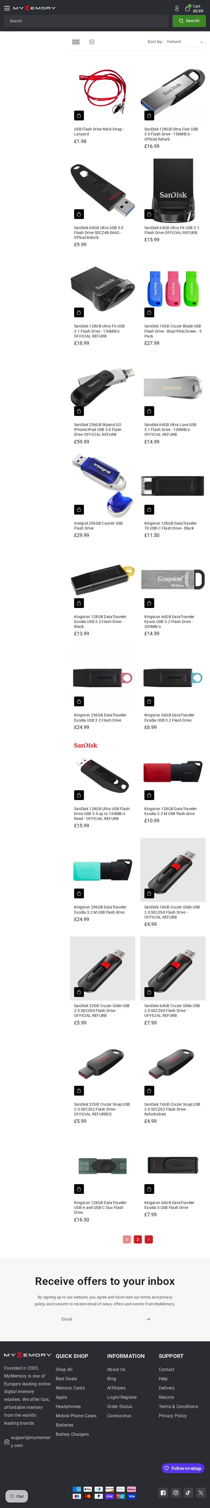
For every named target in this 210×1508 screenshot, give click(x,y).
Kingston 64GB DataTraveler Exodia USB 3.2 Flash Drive (169, 717)
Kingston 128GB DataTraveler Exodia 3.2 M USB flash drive (170, 811)
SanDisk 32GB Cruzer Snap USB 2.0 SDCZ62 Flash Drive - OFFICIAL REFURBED (102, 1109)
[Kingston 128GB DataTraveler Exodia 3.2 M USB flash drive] (173, 771)
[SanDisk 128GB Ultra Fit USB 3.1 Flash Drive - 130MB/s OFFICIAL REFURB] (102, 288)
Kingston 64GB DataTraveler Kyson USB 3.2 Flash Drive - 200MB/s (169, 622)
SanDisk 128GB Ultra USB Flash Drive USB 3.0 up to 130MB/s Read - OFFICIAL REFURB (102, 814)
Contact (166, 1369)
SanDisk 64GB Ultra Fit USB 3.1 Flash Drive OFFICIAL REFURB (171, 230)
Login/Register (122, 1397)
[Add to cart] (79, 115)
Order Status (119, 1406)
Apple (61, 1397)
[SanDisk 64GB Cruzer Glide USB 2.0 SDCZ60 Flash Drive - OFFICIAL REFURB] (173, 968)
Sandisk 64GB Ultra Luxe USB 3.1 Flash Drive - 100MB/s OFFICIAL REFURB (170, 429)
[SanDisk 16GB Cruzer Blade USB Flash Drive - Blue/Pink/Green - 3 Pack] (173, 288)
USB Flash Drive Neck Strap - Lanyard (99, 131)
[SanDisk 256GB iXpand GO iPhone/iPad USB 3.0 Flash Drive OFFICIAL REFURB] (102, 387)
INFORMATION (126, 1356)
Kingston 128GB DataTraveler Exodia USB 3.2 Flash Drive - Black (100, 622)
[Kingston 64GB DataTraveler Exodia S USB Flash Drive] (173, 1165)
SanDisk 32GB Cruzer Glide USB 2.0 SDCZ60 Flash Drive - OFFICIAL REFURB (102, 1011)
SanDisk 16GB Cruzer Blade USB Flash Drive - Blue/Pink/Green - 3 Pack (173, 331)
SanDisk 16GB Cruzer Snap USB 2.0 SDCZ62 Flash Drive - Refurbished (172, 1109)
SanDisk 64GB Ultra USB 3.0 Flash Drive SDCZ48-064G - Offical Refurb (99, 233)
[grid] (76, 42)
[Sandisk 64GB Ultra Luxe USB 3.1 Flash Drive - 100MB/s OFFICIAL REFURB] (173, 387)
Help (163, 1378)
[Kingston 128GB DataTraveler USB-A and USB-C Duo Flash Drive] (102, 1165)
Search (193, 21)
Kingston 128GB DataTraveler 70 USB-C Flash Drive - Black (170, 525)
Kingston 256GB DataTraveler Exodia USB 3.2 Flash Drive (100, 717)
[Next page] (149, 1239)
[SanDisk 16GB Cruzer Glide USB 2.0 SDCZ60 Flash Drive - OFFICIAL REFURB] (173, 869)
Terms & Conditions (178, 1406)
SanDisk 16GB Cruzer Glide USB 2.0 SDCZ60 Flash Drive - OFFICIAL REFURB (172, 912)
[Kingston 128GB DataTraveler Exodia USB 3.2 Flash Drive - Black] (102, 579)
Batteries (65, 1425)
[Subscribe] (148, 1319)
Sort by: (155, 41)
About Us (116, 1369)
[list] (92, 42)
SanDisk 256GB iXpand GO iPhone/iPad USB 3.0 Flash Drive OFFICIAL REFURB (98, 429)
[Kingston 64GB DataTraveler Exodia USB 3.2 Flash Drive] (173, 677)
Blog (111, 1378)
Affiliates (116, 1388)
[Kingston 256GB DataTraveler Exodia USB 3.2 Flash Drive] (102, 677)
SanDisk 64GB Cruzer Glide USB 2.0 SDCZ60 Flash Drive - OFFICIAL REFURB (172, 1011)
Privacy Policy (173, 1415)
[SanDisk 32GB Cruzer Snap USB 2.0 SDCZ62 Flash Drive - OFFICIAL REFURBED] (102, 1067)
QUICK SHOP (72, 1356)
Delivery (167, 1388)
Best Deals (66, 1378)
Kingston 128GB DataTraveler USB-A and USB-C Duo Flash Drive (100, 1207)
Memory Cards (70, 1388)
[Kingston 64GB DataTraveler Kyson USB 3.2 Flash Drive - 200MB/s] (173, 579)
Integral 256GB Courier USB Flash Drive (98, 525)
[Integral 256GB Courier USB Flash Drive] (102, 486)
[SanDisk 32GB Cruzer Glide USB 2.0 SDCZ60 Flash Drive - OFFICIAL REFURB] (102, 968)
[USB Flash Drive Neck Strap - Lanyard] (102, 91)
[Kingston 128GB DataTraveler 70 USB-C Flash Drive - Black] (173, 486)
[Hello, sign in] (177, 8)
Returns (166, 1397)
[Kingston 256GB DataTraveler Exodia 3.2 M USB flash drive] (102, 869)
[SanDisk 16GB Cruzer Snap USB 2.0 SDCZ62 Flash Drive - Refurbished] (173, 1067)
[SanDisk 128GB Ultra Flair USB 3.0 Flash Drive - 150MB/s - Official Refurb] (173, 91)
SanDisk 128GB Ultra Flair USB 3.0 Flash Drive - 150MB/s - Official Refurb (171, 134)
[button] (8, 8)
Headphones (68, 1406)
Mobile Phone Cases (76, 1415)
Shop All (64, 1369)
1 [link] (127, 1239)
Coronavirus (119, 1415)
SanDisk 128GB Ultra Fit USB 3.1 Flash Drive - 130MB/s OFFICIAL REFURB (99, 331)
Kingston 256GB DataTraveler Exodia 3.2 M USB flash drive (100, 909)
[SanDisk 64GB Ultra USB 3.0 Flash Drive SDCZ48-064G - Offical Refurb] (102, 190)
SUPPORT (171, 1356)
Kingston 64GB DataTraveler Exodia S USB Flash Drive (169, 1205)
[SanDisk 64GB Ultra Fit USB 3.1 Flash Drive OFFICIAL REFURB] (173, 190)
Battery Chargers (72, 1434)
